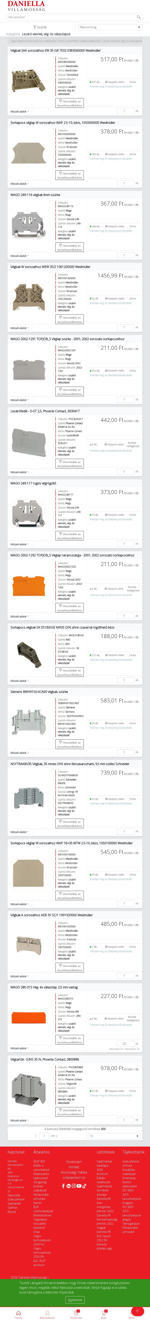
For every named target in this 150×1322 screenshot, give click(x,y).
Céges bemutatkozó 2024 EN (42, 1252)
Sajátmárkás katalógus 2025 (104, 1165)
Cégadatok (40, 1219)
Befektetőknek (42, 1215)
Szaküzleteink (16, 1199)
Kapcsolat (14, 1195)
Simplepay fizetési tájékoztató (129, 1182)
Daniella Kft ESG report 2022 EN (104, 1236)
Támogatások (131, 1223)
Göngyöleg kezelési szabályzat (40, 1186)
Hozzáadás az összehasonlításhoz (69, 103)
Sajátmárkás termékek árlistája (104, 1190)
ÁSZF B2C (39, 1161)
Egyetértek (75, 1300)
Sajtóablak (14, 1203)
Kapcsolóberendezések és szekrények (33, 41)
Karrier (37, 1203)
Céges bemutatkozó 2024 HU (42, 1240)
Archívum (102, 1174)
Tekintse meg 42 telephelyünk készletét (111, 86)
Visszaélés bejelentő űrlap (39, 1228)
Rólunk (12, 1212)
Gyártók (12, 1207)
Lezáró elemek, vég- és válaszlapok (122, 41)
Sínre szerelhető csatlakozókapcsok (79, 41)
